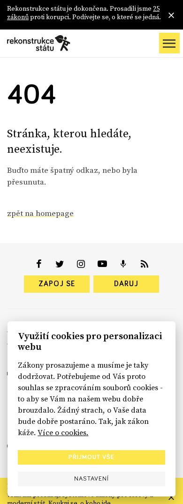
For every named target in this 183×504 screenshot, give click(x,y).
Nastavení (91, 478)
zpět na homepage (40, 213)
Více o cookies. (63, 432)
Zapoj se (56, 284)
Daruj (126, 284)
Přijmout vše (91, 457)
